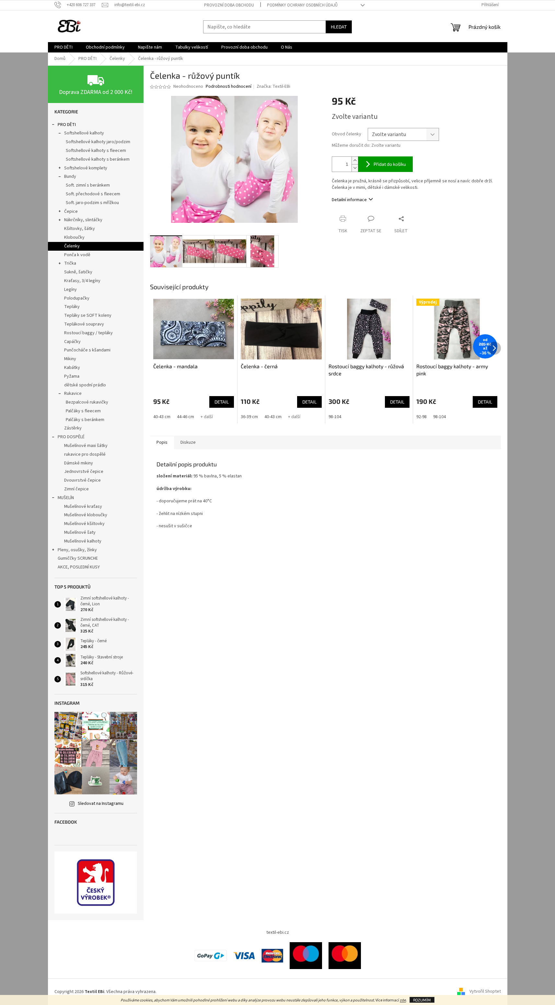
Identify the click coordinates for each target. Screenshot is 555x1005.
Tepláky (72, 306)
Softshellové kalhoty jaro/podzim (98, 142)
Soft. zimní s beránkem (88, 185)
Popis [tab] (162, 442)
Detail (221, 402)
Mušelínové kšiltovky (84, 523)
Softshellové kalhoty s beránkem (98, 159)
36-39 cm (249, 417)
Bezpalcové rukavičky (87, 402)
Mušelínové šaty (80, 532)
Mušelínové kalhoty (82, 541)
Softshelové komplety (85, 168)
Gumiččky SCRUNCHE (78, 558)
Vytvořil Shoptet (485, 991)
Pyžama (71, 376)
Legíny (70, 289)
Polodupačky (76, 298)
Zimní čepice (76, 489)
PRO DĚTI (67, 124)
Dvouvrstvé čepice (82, 480)
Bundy (70, 176)
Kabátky (72, 367)
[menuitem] (63, 47)
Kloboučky (74, 237)
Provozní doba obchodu (229, 5)
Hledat (339, 26)
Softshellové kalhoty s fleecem (96, 150)
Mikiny (70, 359)
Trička (70, 263)
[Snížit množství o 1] (355, 168)
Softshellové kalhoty (84, 133)
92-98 (421, 417)
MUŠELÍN (66, 498)
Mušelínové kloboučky (85, 515)
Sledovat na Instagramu (100, 803)
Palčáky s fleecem (83, 411)
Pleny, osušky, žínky (77, 550)
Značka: (273, 86)
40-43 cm (161, 417)
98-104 (335, 417)
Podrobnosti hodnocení (228, 87)
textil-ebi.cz (277, 932)
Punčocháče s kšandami (87, 350)
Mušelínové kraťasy (83, 506)
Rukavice (73, 393)
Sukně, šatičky (78, 272)
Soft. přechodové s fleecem (93, 194)
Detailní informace (349, 200)
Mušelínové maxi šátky (86, 445)
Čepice (71, 211)
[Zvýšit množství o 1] (355, 160)
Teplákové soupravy (84, 324)
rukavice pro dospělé (85, 454)
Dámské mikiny (78, 463)
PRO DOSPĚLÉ (71, 437)
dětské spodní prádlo (85, 385)
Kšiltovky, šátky (79, 228)
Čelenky (72, 246)
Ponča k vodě (77, 255)
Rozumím (422, 1000)
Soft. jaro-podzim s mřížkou (92, 203)
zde (403, 1000)
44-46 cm (185, 417)
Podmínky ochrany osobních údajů (302, 5)
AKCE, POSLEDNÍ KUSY (79, 567)
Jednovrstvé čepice (83, 471)
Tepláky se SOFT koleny (87, 315)
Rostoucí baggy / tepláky (88, 333)
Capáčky (72, 341)
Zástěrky (73, 428)
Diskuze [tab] (188, 442)
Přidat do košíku (390, 164)
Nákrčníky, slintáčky (83, 220)
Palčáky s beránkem (85, 420)
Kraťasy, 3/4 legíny (82, 281)
